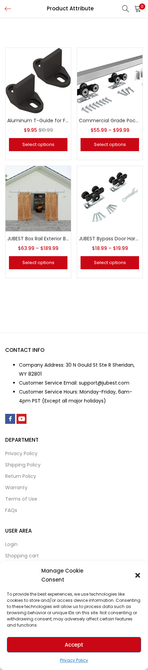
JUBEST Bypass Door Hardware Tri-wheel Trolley (110, 238)
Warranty (16, 487)
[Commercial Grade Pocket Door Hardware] (109, 80)
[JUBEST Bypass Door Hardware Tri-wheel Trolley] (109, 198)
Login (11, 544)
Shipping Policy (23, 464)
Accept (74, 644)
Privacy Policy (74, 660)
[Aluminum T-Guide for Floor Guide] (38, 80)
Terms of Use (21, 498)
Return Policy (20, 476)
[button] (137, 575)
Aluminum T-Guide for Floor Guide (38, 120)
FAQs (11, 510)
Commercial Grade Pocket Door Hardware (110, 120)
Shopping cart (22, 555)
